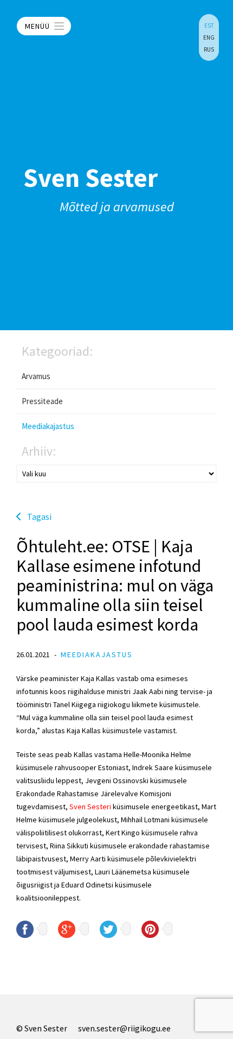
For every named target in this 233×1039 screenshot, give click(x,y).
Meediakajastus (48, 426)
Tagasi (39, 516)
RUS (209, 49)
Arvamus (36, 376)
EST (208, 25)
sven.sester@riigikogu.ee (124, 1028)
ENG (209, 37)
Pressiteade (42, 401)
